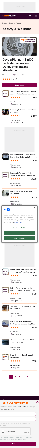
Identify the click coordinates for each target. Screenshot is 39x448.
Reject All (19, 233)
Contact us (6, 400)
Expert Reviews (9, 16)
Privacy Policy (22, 439)
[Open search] (30, 15)
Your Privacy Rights (20, 228)
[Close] (35, 207)
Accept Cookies (19, 238)
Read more (19, 85)
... (24, 376)
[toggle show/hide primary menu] (35, 15)
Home (4, 23)
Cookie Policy (18, 222)
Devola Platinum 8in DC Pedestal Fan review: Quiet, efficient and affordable (18, 65)
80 (28, 376)
